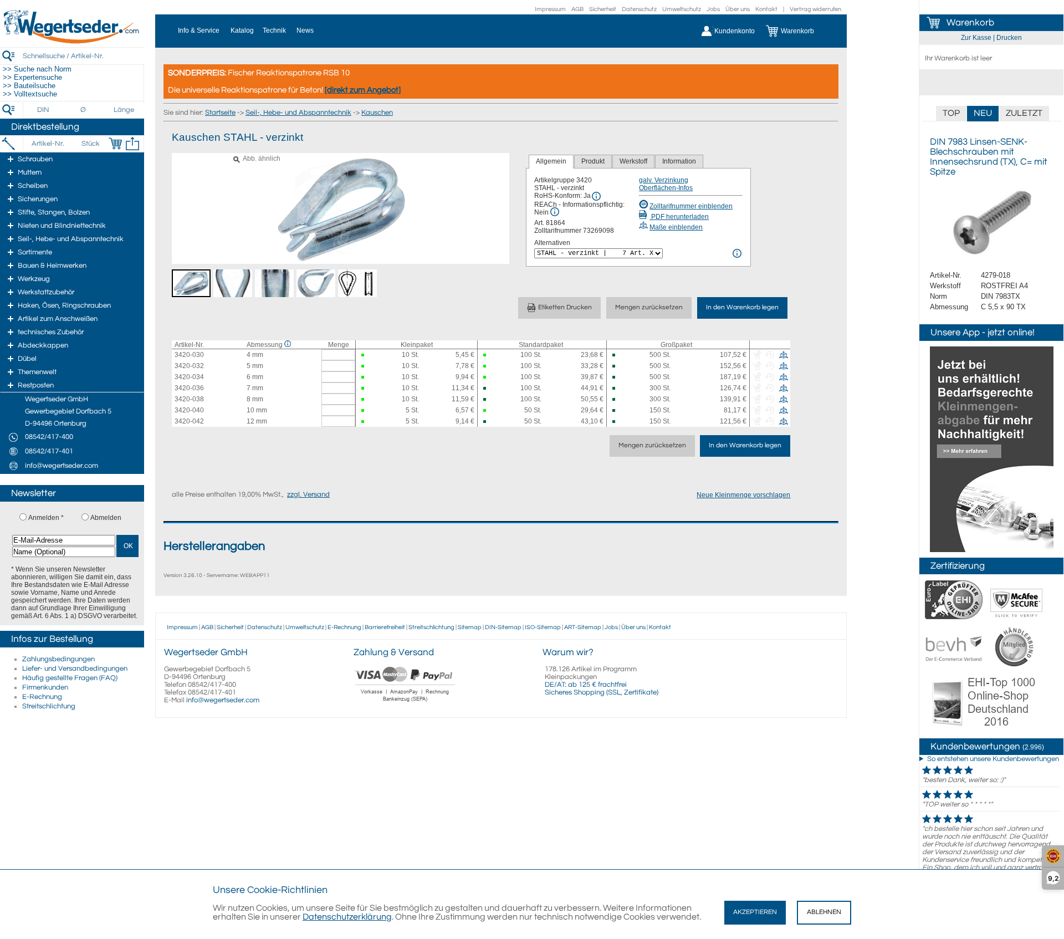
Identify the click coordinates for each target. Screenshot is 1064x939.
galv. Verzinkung (663, 180)
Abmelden (105, 518)
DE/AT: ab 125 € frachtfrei (586, 684)
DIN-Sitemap (503, 627)
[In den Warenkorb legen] (115, 143)
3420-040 (189, 410)
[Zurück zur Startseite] (72, 41)
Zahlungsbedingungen (58, 659)
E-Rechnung (42, 697)
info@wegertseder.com (222, 700)
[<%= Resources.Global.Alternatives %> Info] (737, 253)
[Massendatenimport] (132, 143)
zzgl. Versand (308, 494)
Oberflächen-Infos (666, 188)
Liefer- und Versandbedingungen (74, 668)
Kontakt (766, 9)
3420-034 (189, 377)
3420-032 (189, 366)
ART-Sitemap (582, 627)
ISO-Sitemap (543, 627)
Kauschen (377, 112)
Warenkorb (970, 23)
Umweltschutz (681, 9)
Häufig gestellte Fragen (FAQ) (69, 678)
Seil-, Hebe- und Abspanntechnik (298, 112)
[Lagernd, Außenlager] (616, 355)
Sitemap (470, 627)
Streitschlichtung (48, 706)
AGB (577, 9)
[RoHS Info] (596, 196)
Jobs (713, 9)
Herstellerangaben (214, 546)
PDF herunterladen (679, 217)
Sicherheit (602, 9)
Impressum (550, 9)
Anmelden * (46, 518)
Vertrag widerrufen (815, 9)
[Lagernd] (365, 355)
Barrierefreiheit (385, 627)
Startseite (220, 112)
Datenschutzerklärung (347, 916)
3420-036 (189, 388)
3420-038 (189, 399)
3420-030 (189, 355)
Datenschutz (639, 9)
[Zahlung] (405, 703)
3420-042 (189, 421)
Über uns (737, 9)
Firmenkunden (45, 687)
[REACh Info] (554, 211)
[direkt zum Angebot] (363, 90)
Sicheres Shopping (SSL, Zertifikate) (601, 692)
